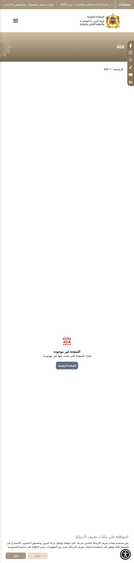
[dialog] (67, 546)
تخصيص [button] (123, 555)
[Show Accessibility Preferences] (125, 554)
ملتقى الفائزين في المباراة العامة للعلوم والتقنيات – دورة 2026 (94, 4)
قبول (15, 555)
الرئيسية (118, 69)
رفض (37, 555)
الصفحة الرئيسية (67, 365)
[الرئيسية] (99, 20)
